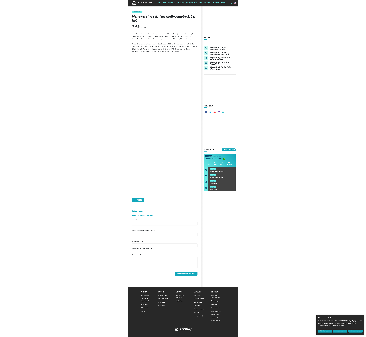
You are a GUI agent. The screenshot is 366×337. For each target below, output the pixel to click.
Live (164, 3)
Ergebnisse (197, 305)
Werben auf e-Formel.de (180, 296)
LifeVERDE (161, 302)
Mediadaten (179, 301)
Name (135, 220)
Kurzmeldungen (198, 302)
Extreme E (207, 3)
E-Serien (216, 3)
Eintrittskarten (215, 320)
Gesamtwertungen (199, 309)
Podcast (224, 3)
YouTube (214, 112)
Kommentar (136, 255)
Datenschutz (144, 308)
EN (235, 3)
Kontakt (143, 311)
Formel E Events (228, 149)
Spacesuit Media (163, 295)
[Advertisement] (164, 72)
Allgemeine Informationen (215, 296)
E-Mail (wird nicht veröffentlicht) (143, 230)
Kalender (180, 3)
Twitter (210, 112)
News (159, 3)
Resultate (171, 3)
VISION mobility (163, 299)
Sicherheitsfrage (138, 241)
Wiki (200, 3)
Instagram (219, 112)
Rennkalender (215, 308)
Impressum (144, 304)
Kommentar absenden (185, 274)
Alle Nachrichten (199, 299)
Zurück (139, 200)
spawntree (161, 305)
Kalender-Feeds (216, 311)
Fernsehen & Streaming (215, 316)
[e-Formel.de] (142, 3)
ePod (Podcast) (198, 316)
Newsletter (223, 112)
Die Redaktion (145, 295)
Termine (196, 312)
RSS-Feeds (197, 295)
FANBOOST (214, 304)
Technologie (215, 301)
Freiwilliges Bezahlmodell (145, 300)
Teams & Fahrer (191, 3)
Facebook (206, 112)
